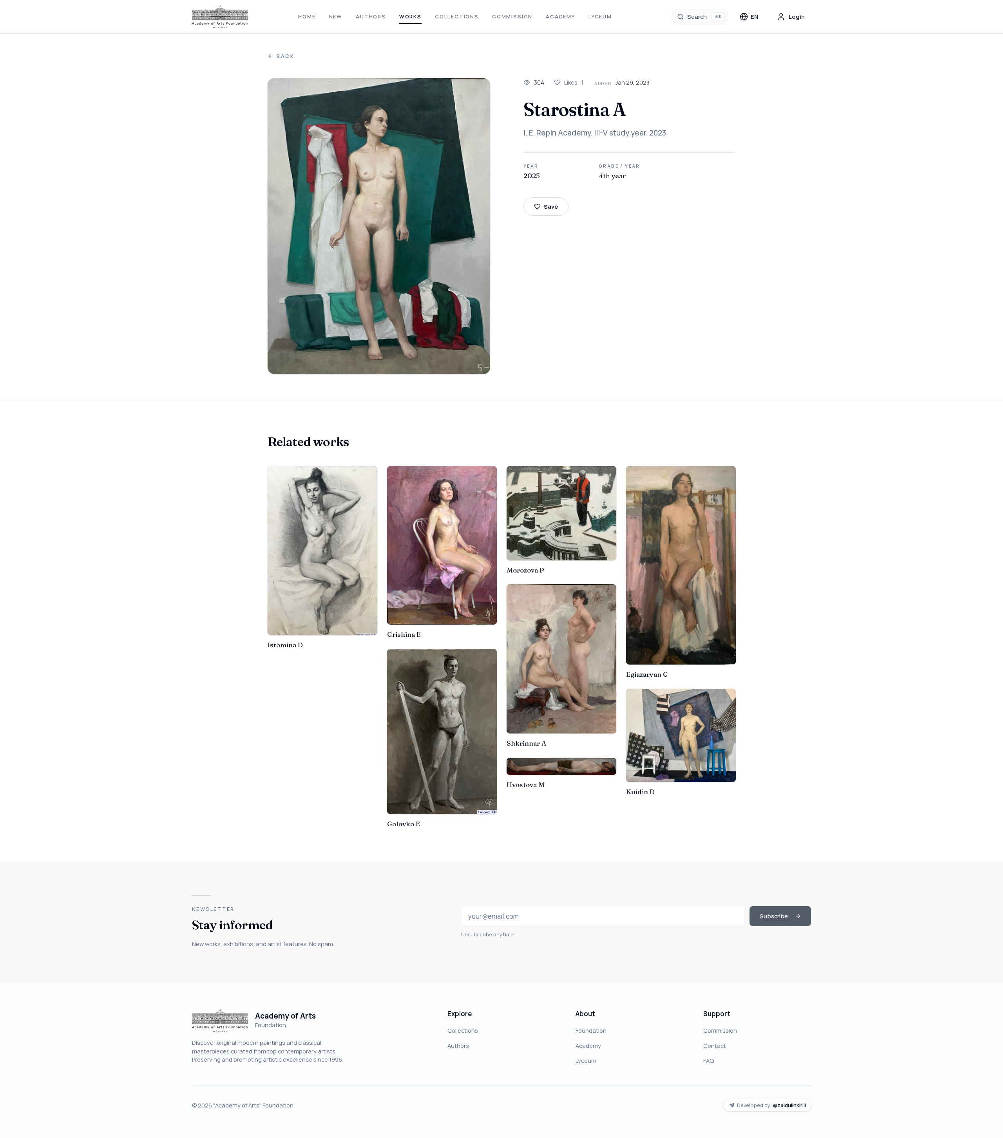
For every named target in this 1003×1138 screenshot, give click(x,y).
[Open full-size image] (379, 226)
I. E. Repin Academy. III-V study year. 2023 (594, 133)
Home (306, 16)
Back (286, 56)
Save (551, 206)
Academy (560, 16)
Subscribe (774, 916)
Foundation (591, 1030)
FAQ (708, 1060)
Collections (457, 16)
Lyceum (600, 16)
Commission (512, 16)
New (335, 16)
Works (410, 16)
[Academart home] (220, 17)
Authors (371, 16)
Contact (714, 1045)
